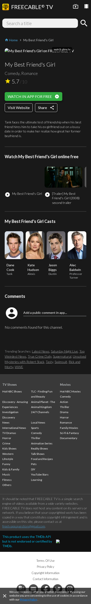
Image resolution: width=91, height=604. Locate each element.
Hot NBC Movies (70, 391)
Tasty (49, 362)
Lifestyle (7, 459)
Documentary (68, 438)
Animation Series (41, 443)
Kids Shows (9, 448)
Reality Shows (39, 448)
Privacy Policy (28, 599)
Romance (66, 422)
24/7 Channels (40, 412)
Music (6, 474)
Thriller (35, 438)
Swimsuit (61, 362)
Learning (36, 480)
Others (6, 485)
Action (64, 402)
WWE (19, 367)
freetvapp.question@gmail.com (23, 526)
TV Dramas (9, 433)
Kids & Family (10, 469)
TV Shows (9, 384)
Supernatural (62, 356)
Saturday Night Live (64, 351)
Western (8, 454)
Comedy (36, 433)
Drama (64, 412)
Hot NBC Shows (12, 391)
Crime (6, 443)
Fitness (7, 480)
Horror (6, 438)
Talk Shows (38, 454)
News (6, 422)
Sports (35, 428)
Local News (38, 422)
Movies (65, 384)
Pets (34, 464)
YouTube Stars (40, 474)
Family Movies (69, 428)
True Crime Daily (40, 356)
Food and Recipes (42, 459)
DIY (33, 469)
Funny (6, 464)
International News (14, 428)
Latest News (40, 351)
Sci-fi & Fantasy (69, 433)
